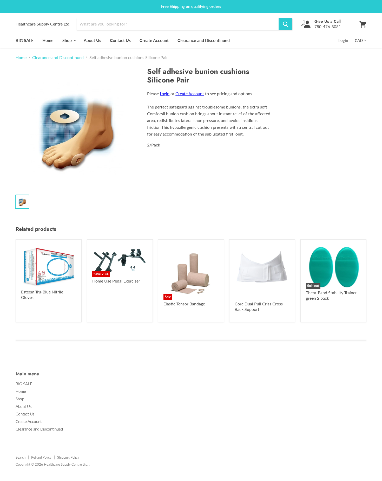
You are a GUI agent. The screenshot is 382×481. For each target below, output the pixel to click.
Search (20, 457)
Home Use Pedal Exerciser (116, 280)
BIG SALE (25, 40)
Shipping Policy (68, 457)
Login (343, 40)
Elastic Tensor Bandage (184, 303)
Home (48, 40)
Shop (67, 40)
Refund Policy (41, 457)
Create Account (154, 40)
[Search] (285, 24)
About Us (92, 40)
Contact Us (120, 40)
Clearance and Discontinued (203, 40)
